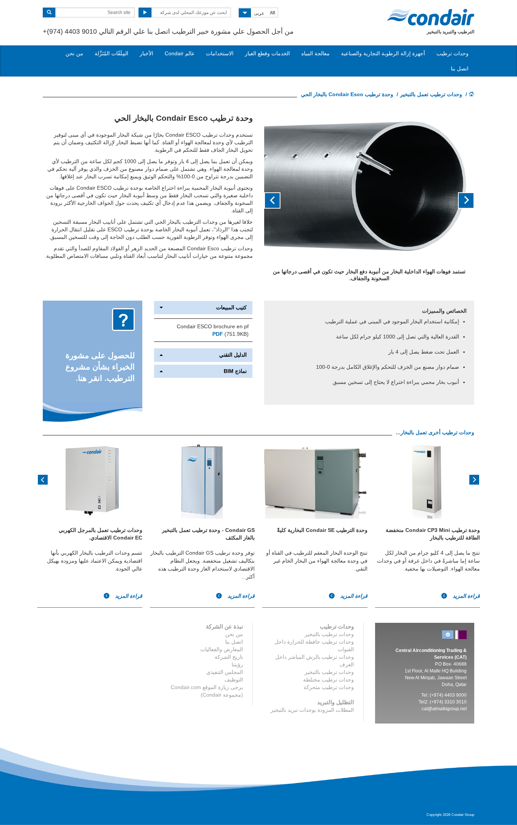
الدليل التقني (233, 355)
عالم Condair (180, 53)
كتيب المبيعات (231, 307)
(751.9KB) (230, 334)
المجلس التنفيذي (224, 672)
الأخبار (146, 53)
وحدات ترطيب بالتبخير (329, 634)
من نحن (74, 53)
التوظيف (233, 680)
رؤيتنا (237, 664)
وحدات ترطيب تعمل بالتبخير (431, 94)
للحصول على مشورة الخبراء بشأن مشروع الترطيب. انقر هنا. (100, 366)
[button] (458, 200)
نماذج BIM (235, 371)
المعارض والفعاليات (221, 649)
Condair (430, 17)
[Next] (42, 479)
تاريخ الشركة (229, 657)
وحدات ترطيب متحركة (329, 687)
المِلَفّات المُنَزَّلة (111, 53)
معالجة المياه (315, 53)
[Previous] (474, 479)
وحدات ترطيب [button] (452, 53)
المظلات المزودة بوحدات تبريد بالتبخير (312, 710)
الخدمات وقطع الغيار (267, 53)
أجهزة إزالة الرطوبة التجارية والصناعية (383, 53)
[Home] (471, 95)
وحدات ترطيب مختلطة (328, 680)
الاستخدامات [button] (220, 53)
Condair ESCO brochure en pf (213, 326)
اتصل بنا (460, 69)
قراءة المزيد (128, 596)
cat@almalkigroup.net (444, 708)
